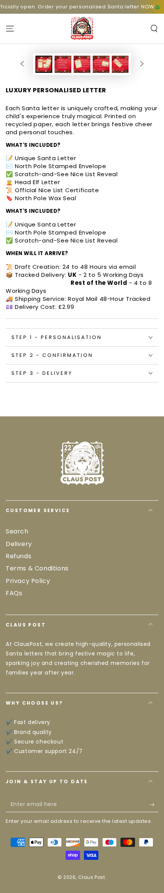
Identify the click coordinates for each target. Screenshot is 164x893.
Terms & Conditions (37, 568)
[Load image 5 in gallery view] (120, 64)
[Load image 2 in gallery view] (63, 64)
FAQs (14, 593)
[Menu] (10, 28)
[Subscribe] (154, 804)
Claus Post (91, 877)
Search (17, 531)
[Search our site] (154, 28)
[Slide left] (22, 64)
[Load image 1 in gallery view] (43, 64)
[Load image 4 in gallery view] (101, 64)
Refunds (18, 556)
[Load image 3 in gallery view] (82, 64)
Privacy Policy (28, 581)
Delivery (19, 544)
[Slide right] (141, 64)
